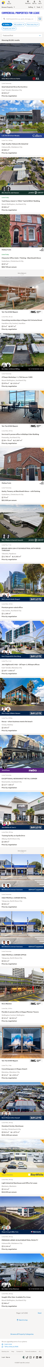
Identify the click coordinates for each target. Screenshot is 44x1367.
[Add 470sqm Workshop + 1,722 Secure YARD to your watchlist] (42, 336)
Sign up (34, 3)
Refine (7, 24)
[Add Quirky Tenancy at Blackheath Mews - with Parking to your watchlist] (42, 450)
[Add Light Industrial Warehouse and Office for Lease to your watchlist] (42, 1141)
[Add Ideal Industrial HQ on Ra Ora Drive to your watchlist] (42, 45)
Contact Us (19, 1351)
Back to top (23, 1320)
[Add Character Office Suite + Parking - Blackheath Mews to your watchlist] (42, 216)
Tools (39, 7)
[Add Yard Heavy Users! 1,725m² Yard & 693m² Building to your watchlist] (42, 159)
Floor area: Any (32, 24)
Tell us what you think (11, 1347)
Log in (40, 3)
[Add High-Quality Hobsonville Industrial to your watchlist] (42, 102)
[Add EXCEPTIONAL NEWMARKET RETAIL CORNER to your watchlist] (42, 737)
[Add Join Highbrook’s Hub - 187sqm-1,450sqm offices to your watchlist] (42, 623)
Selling (30, 7)
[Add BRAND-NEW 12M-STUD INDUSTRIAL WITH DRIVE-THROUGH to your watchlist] (42, 507)
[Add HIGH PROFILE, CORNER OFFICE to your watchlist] (42, 913)
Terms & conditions (30, 1351)
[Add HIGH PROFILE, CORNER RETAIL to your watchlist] (42, 856)
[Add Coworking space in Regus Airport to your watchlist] (42, 1027)
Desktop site (5, 1351)
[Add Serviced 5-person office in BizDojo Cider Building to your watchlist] (42, 393)
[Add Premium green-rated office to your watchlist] (42, 566)
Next (39, 1313)
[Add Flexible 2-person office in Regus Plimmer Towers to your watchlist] (42, 970)
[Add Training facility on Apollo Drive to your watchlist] (42, 794)
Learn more (8, 1344)
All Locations (18, 24)
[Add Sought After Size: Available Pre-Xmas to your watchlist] (42, 1256)
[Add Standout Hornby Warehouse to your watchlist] (42, 1084)
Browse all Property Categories (22, 1334)
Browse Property (7, 7)
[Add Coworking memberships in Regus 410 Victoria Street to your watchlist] (42, 278)
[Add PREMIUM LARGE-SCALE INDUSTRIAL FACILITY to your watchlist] (42, 1198)
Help (12, 1351)
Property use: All (8, 29)
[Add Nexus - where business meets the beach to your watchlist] (42, 680)
